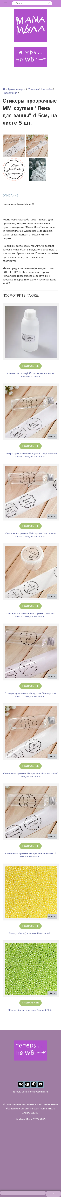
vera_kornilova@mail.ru (35, 1092)
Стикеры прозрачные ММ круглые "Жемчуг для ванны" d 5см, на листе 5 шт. (30, 695)
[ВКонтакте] (21, 1084)
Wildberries (30, 231)
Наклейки (47, 89)
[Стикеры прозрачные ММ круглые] (31, 412)
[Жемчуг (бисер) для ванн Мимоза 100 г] (31, 892)
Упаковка (33, 89)
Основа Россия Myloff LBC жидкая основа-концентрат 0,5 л (30, 375)
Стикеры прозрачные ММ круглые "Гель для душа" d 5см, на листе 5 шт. (30, 775)
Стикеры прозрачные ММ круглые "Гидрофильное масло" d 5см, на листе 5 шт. (30, 455)
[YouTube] (40, 1084)
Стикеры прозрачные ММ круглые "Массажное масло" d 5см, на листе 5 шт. (30, 535)
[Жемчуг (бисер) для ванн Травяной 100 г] (31, 968)
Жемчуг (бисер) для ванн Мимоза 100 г (30, 933)
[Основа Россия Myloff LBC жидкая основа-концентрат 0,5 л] (31, 331)
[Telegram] (27, 1084)
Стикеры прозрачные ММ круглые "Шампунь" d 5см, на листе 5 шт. (30, 855)
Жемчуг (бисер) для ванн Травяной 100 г (30, 1010)
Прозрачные (10, 93)
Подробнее (30, 366)
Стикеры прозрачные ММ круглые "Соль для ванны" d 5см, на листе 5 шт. (30, 615)
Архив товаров (16, 89)
